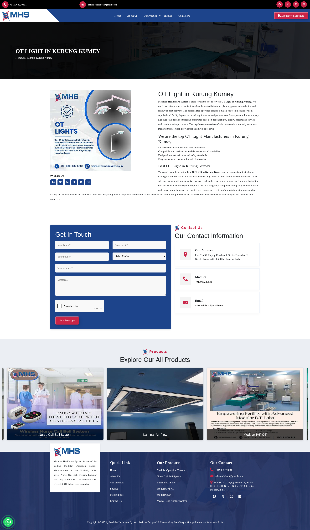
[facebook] (280, 4)
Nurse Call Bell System (169, 476)
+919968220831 (18, 4)
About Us (132, 15)
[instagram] (296, 4)
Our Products (150, 15)
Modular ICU (164, 494)
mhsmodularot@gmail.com (102, 4)
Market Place (117, 494)
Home (117, 15)
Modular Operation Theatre (171, 470)
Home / (19, 57)
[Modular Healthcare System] (16, 15)
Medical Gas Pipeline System (172, 501)
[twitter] (288, 4)
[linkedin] (304, 4)
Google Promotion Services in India (205, 522)
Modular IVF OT (166, 488)
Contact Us (184, 15)
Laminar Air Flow (166, 482)
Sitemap (168, 15)
